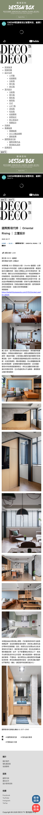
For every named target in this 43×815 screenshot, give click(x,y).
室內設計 (8, 89)
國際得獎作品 (14, 142)
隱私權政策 (7, 764)
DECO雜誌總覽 (15, 134)
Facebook (6, 795)
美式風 (12, 87)
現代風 (12, 84)
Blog (10, 243)
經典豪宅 (8, 147)
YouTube (6, 798)
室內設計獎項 (26, 737)
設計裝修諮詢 (7, 783)
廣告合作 (6, 781)
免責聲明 (6, 766)
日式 (11, 103)
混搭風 (12, 109)
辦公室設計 (13, 120)
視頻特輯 (8, 70)
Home (4, 243)
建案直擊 (13, 136)
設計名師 (8, 73)
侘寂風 (12, 111)
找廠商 (7, 125)
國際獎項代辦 (10, 139)
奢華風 (12, 100)
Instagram (6, 801)
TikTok (5, 803)
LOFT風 (12, 106)
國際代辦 (6, 778)
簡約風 (12, 98)
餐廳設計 (13, 122)
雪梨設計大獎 (11, 742)
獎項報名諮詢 (14, 145)
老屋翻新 (13, 78)
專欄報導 (8, 128)
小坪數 (12, 75)
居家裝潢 (8, 67)
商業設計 (13, 117)
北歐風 (12, 81)
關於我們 (6, 761)
